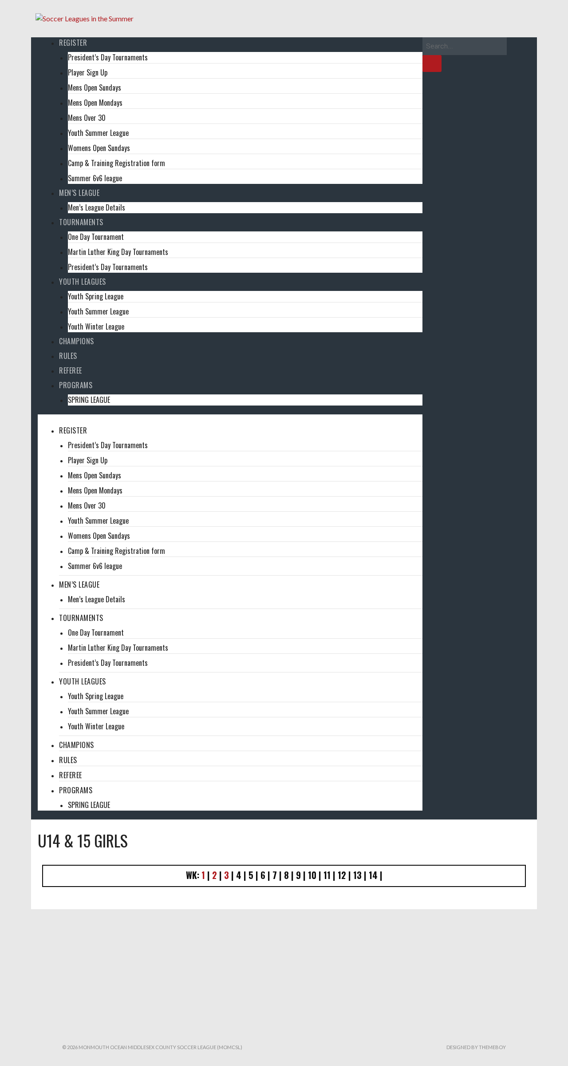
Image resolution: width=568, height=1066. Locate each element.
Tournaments (81, 222)
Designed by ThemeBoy (476, 1047)
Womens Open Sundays (99, 148)
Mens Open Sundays (94, 87)
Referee (70, 370)
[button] (230, 419)
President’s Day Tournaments (108, 57)
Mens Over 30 (87, 117)
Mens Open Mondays (95, 102)
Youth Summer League (98, 132)
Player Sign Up (87, 72)
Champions (76, 341)
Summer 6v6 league (95, 178)
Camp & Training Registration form (116, 163)
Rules (68, 355)
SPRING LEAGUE (89, 399)
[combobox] (464, 46)
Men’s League (79, 192)
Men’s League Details (96, 207)
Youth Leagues (82, 281)
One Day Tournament (96, 236)
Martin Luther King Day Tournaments (118, 252)
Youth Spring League (95, 296)
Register (73, 42)
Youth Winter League (96, 326)
